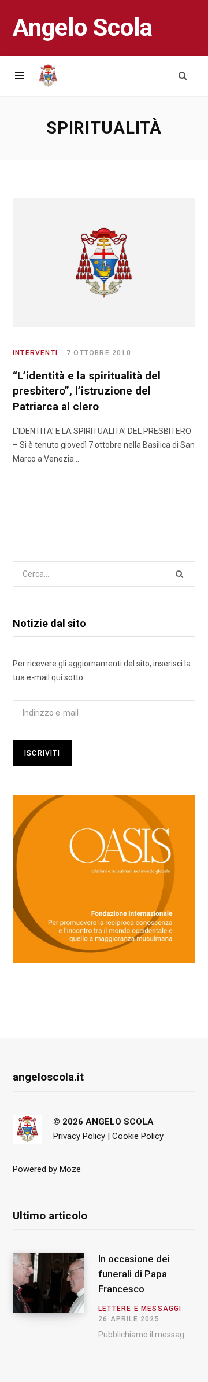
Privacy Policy (79, 1136)
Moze (70, 1169)
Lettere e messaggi (140, 1308)
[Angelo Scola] (48, 76)
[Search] (178, 75)
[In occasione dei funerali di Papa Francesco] (55, 1295)
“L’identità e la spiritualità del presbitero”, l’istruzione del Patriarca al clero (87, 391)
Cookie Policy (138, 1136)
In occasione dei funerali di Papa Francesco (134, 1274)
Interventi (35, 353)
